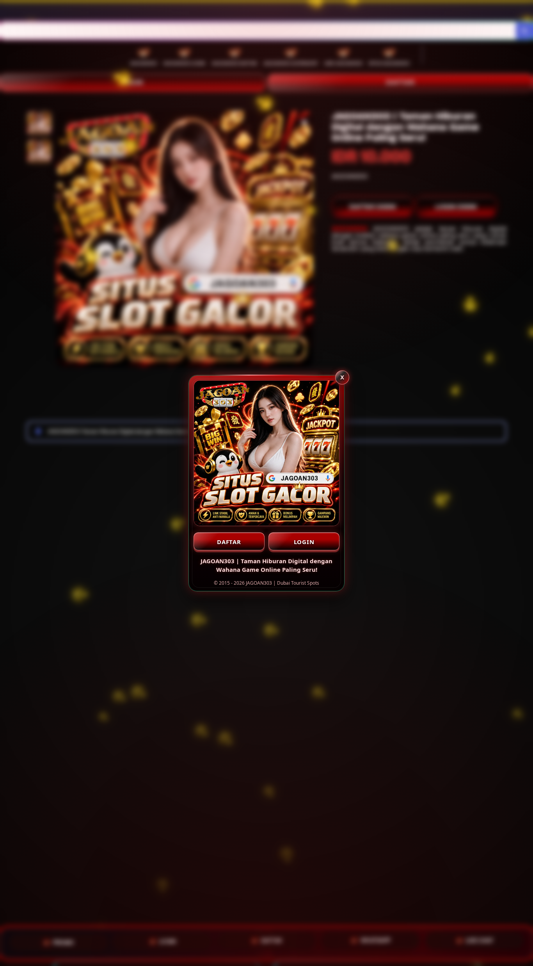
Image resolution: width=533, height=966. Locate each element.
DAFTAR (229, 542)
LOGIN (304, 542)
